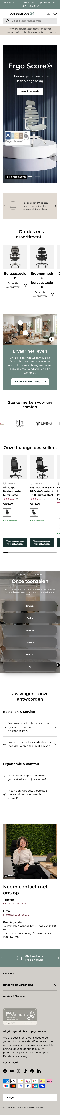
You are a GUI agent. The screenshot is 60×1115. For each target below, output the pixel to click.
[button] (55, 13)
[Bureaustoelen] (15, 257)
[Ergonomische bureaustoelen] (42, 257)
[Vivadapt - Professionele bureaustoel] (15, 467)
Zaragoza (30, 606)
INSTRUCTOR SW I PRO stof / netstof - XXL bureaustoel (42, 491)
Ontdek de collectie (30, 94)
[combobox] (30, 21)
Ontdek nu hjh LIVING (27, 381)
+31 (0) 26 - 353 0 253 (15, 903)
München (30, 630)
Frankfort (30, 642)
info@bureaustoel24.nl (17, 914)
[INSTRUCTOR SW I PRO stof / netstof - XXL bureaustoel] (42, 467)
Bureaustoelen (15, 276)
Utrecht (30, 654)
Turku (30, 618)
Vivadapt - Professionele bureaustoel (12, 491)
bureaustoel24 (16, 1107)
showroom (9, 32)
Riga (30, 666)
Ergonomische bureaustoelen (42, 280)
